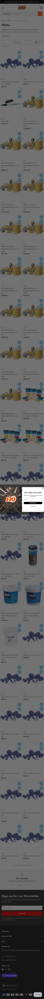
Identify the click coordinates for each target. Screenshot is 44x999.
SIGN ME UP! (33, 502)
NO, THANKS (33, 506)
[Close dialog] (42, 488)
